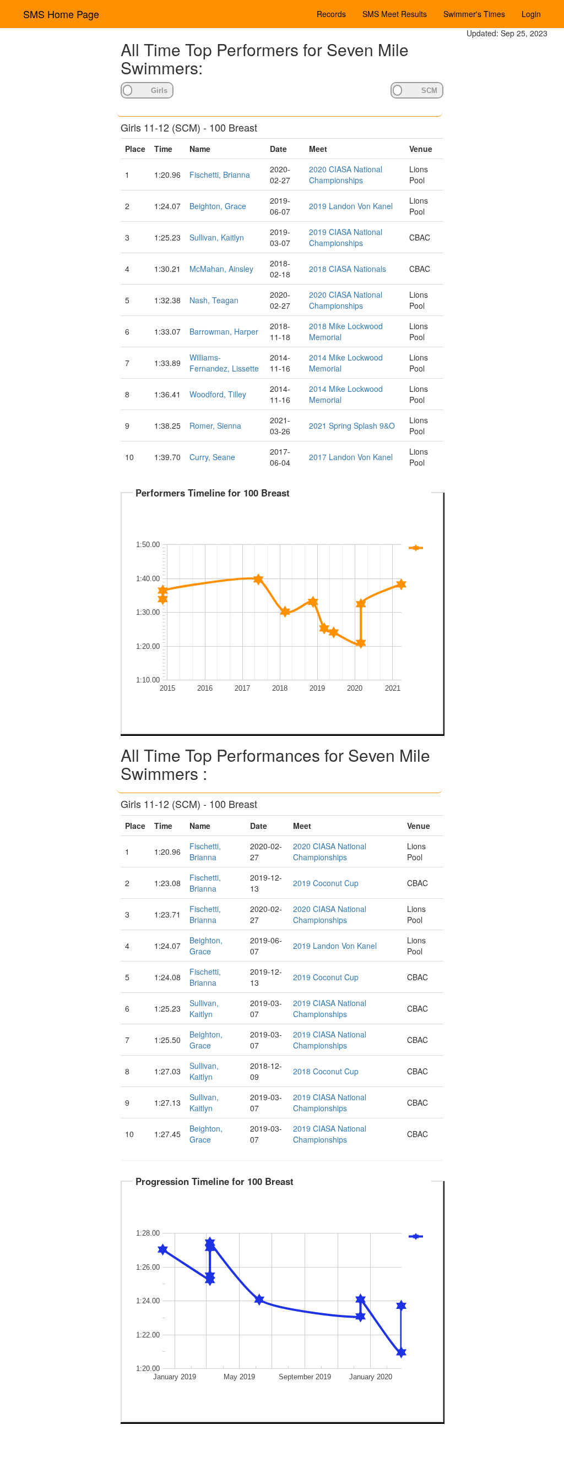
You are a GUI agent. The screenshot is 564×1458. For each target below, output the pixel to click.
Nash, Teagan (213, 299)
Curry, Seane (212, 456)
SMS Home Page (61, 14)
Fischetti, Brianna (219, 174)
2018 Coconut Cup (326, 1071)
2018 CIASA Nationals (347, 268)
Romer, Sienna (215, 425)
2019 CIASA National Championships (345, 237)
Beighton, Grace (217, 205)
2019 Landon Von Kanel (351, 205)
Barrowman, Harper (223, 331)
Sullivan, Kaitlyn (216, 237)
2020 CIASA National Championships (345, 174)
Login (531, 13)
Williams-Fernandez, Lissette (224, 363)
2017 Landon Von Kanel (351, 456)
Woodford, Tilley (217, 394)
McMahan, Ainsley (221, 268)
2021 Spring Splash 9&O (352, 425)
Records (331, 13)
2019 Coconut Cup (326, 882)
